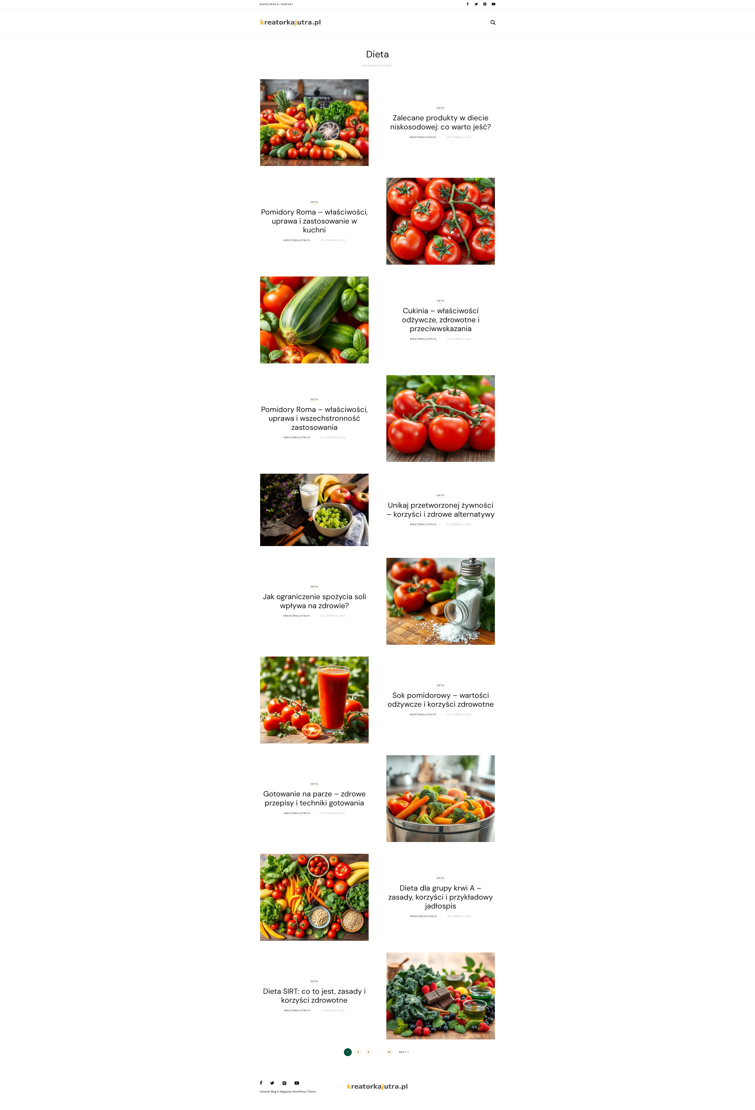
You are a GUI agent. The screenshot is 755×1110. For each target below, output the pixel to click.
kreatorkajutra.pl (423, 137)
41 (389, 1052)
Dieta (440, 108)
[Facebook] (467, 4)
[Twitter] (476, 4)
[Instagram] (485, 4)
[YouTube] (493, 4)
